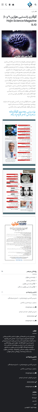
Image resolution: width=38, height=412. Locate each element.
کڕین (35, 404)
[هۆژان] (30, 4)
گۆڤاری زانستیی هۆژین (29, 284)
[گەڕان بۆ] (35, 5)
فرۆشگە (34, 398)
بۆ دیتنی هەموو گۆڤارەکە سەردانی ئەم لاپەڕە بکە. (22, 113)
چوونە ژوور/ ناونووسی (30, 407)
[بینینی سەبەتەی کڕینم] (13, 5)
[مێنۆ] (3, 5)
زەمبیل (34, 401)
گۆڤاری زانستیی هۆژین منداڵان (26, 287)
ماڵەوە (33, 11)
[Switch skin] (6, 5)
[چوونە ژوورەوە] (10, 5)
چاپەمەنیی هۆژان (30, 277)
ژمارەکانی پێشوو (30, 280)
